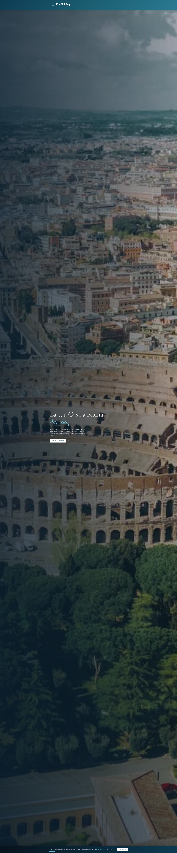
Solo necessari (111, 849)
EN (115, 4)
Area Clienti (123, 4)
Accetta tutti (122, 849)
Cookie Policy (99, 849)
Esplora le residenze (58, 440)
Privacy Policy (52, 851)
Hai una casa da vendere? (74, 440)
